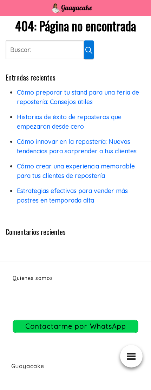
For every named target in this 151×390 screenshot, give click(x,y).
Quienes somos (33, 278)
